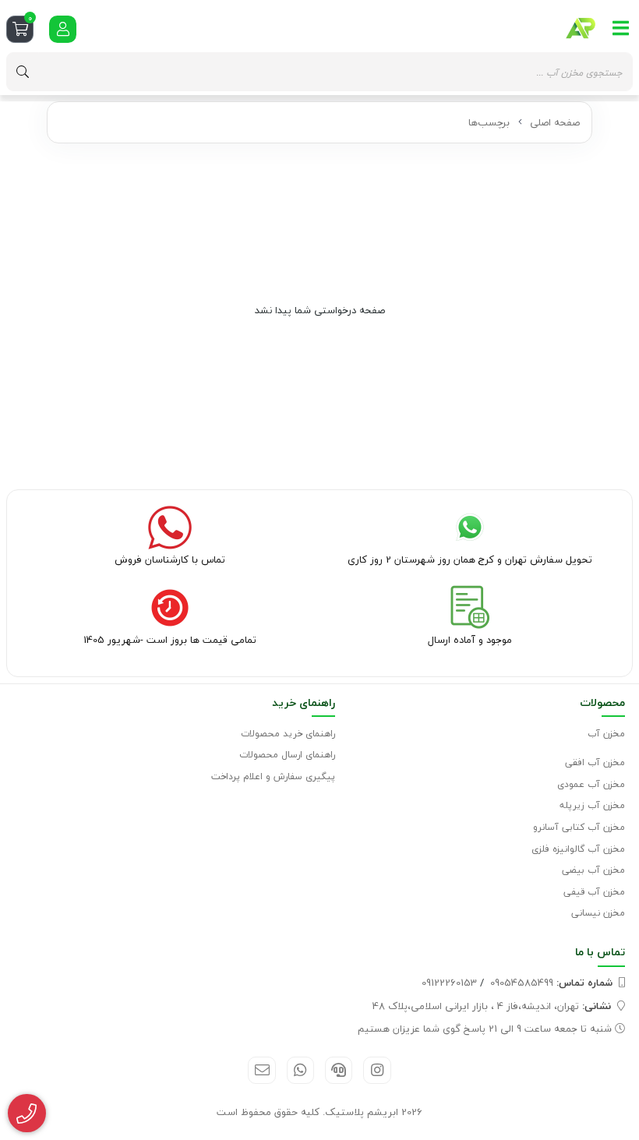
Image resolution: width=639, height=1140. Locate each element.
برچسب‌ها (489, 122)
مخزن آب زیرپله (592, 805)
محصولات (602, 702)
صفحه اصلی (555, 122)
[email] (261, 1070)
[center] (22, 71)
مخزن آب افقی (595, 762)
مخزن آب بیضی (593, 870)
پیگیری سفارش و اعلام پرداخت (273, 776)
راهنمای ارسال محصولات (287, 754)
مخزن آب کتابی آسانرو (579, 827)
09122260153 (449, 982)
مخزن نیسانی (598, 913)
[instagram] (376, 1070)
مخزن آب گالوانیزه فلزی (578, 849)
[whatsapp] (300, 1070)
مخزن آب (606, 733)
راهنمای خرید (303, 702)
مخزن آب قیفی (594, 892)
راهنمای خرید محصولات (288, 733)
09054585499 (551, 982)
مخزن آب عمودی (591, 784)
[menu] (621, 28)
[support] (338, 1070)
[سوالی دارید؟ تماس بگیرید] (27, 1113)
